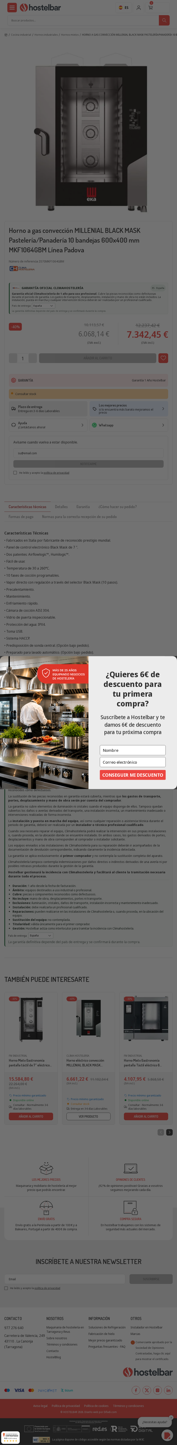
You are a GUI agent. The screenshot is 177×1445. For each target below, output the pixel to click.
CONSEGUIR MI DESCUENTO (132, 775)
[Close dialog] (173, 660)
